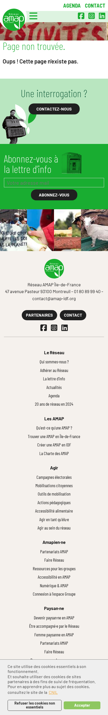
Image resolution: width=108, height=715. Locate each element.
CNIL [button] (53, 692)
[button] (33, 16)
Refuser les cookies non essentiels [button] (34, 705)
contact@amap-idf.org (54, 298)
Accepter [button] (82, 705)
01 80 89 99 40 (87, 291)
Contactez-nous (54, 108)
